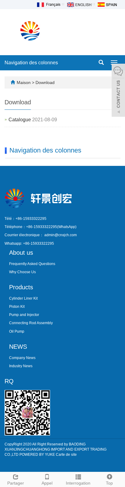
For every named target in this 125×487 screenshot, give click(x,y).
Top (109, 483)
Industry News (20, 366)
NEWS (18, 346)
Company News (22, 358)
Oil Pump (16, 331)
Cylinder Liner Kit (23, 298)
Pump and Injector (24, 315)
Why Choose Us (22, 272)
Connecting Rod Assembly (31, 323)
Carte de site (66, 454)
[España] (107, 4)
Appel (47, 483)
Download (45, 82)
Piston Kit (17, 306)
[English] (79, 4)
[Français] (48, 4)
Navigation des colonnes (31, 62)
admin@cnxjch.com (60, 235)
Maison (24, 82)
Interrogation (78, 483)
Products (21, 287)
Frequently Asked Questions (32, 264)
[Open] (118, 91)
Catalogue (19, 119)
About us (21, 252)
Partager (15, 483)
